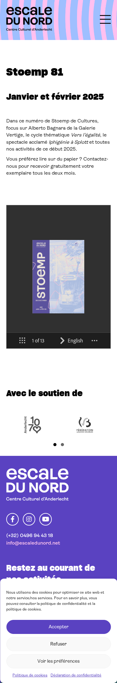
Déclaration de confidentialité (76, 675)
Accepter (59, 627)
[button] (55, 444)
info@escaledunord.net (33, 543)
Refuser (58, 644)
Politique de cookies (29, 675)
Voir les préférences (58, 661)
